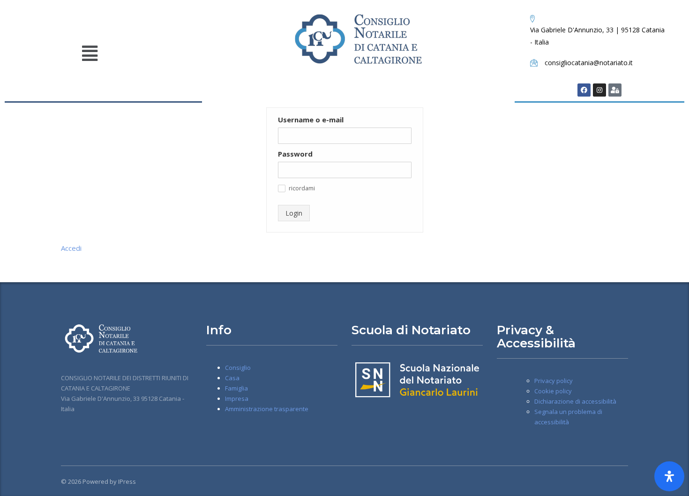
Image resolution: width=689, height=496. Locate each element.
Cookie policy (553, 391)
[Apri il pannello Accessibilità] (669, 476)
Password (295, 153)
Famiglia (236, 388)
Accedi (71, 248)
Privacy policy (553, 380)
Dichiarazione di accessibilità (575, 401)
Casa (232, 378)
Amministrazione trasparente (266, 409)
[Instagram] (599, 90)
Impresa (236, 398)
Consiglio (238, 367)
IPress (127, 481)
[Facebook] (584, 90)
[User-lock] (615, 90)
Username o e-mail (311, 119)
